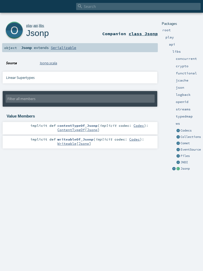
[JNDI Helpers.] (178, 162)
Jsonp (185, 168)
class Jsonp (143, 33)
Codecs (186, 130)
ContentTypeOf (71, 130)
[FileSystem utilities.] (178, 156)
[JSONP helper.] (178, 169)
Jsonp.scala (48, 63)
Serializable (63, 47)
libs (41, 26)
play (29, 26)
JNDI (184, 162)
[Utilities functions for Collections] (178, 137)
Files (185, 156)
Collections (191, 137)
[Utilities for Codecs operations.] (178, 131)
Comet (185, 143)
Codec (138, 125)
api (35, 26)
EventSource (191, 149)
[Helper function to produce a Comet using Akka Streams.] (178, 143)
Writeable (66, 143)
